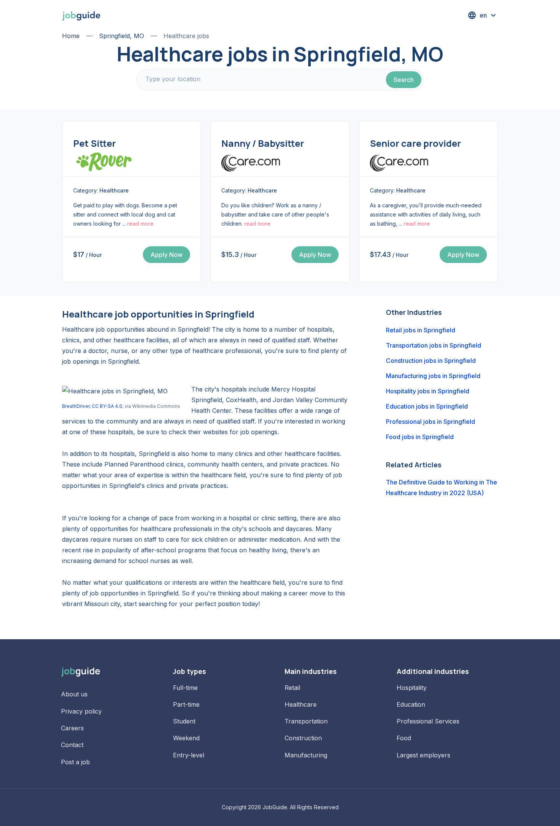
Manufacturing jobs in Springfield (433, 376)
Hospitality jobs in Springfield (427, 391)
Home (71, 36)
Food (404, 738)
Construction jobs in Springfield (431, 360)
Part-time (186, 704)
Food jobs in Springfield (420, 437)
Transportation (306, 721)
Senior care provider (415, 143)
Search (404, 79)
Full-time (185, 687)
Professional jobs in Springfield (430, 421)
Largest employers (423, 755)
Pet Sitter (94, 143)
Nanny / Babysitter (262, 143)
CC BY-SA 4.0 (107, 406)
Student (184, 721)
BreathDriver (76, 406)
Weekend (186, 738)
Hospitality (412, 687)
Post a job (75, 762)
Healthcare (301, 704)
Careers (72, 728)
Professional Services (428, 721)
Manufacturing (306, 755)
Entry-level (188, 755)
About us (74, 694)
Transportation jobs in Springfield (433, 345)
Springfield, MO (121, 36)
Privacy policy (81, 711)
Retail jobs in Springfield (420, 330)
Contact (72, 745)
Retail (292, 687)
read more (140, 223)
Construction (303, 738)
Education (411, 704)
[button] (482, 15)
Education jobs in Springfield (427, 406)
